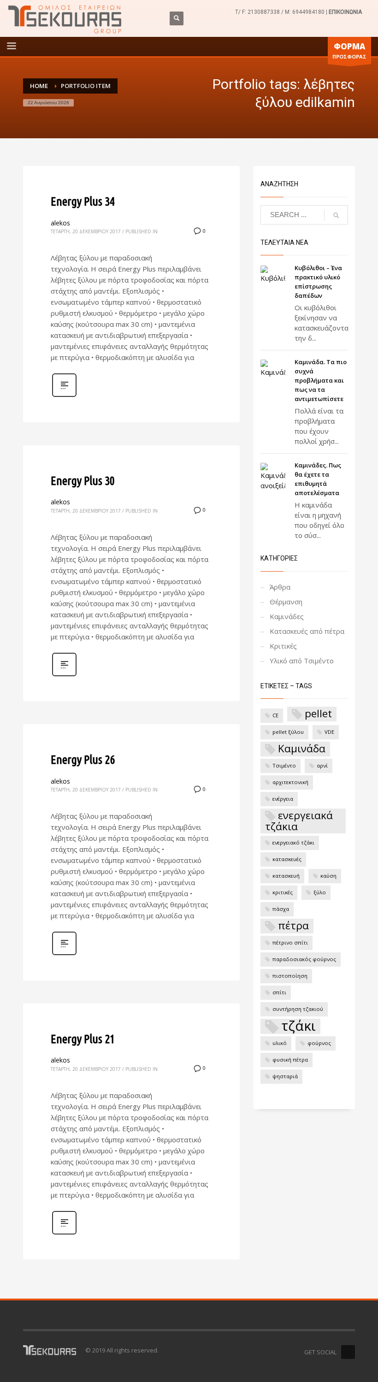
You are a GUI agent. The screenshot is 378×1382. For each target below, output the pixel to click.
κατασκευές (286, 859)
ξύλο (319, 892)
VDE (329, 731)
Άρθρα (280, 586)
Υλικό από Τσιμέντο (302, 660)
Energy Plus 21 (83, 1038)
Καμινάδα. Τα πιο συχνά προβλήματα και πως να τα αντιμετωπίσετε (321, 380)
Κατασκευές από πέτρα (307, 631)
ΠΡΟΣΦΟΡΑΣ (349, 50)
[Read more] (64, 395)
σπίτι (279, 992)
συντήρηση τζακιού (297, 1008)
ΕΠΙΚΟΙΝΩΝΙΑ (345, 12)
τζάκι (298, 1026)
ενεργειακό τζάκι (293, 842)
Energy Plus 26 (83, 759)
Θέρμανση (286, 601)
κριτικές (282, 892)
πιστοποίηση (289, 975)
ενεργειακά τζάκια (299, 821)
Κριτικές (283, 645)
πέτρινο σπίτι (290, 942)
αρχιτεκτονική (290, 782)
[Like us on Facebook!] (348, 1352)
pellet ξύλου (288, 731)
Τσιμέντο (284, 765)
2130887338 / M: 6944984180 (286, 12)
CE (275, 715)
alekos (60, 223)
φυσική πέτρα (290, 1059)
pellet (318, 714)
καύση (328, 875)
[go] (336, 215)
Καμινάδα (301, 749)
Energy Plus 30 (83, 480)
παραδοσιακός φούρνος (304, 959)
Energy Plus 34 (83, 201)
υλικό (279, 1042)
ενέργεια (282, 798)
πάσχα (280, 908)
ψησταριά (285, 1076)
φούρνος (319, 1042)
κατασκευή (286, 875)
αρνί (322, 765)
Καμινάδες (287, 616)
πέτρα (293, 926)
